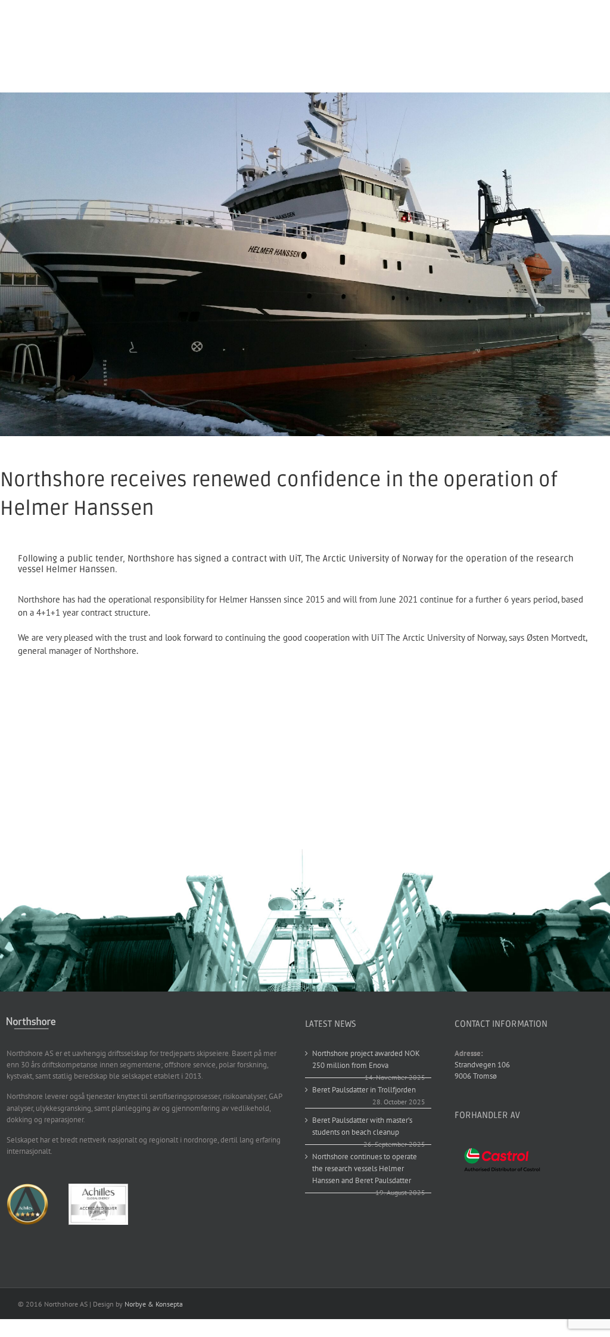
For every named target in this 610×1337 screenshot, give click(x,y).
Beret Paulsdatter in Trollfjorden (364, 1090)
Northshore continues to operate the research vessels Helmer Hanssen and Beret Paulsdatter (364, 1168)
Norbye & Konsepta (154, 1303)
